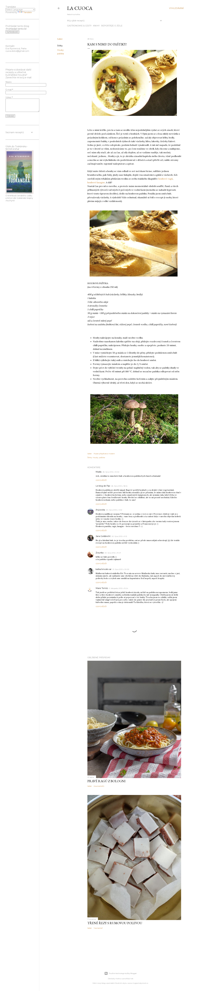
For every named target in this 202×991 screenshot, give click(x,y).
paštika (60, 53)
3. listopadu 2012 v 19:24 (118, 588)
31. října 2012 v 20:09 (121, 569)
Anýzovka (100, 510)
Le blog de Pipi (103, 486)
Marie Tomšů (102, 588)
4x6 (131, 979)
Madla (98, 472)
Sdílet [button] (60, 39)
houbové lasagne (96, 182)
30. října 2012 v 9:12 (119, 536)
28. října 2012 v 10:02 (111, 472)
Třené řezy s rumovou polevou (114, 923)
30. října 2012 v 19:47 (113, 553)
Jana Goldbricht (103, 536)
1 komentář (98, 928)
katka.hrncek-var (103, 569)
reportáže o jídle (111, 25)
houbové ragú (165, 178)
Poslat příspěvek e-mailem (104, 454)
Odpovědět (101, 480)
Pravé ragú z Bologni (106, 781)
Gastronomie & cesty (79, 25)
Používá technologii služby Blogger (123, 973)
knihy (96, 25)
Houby (60, 50)
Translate (27, 12)
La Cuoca (79, 8)
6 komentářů (99, 786)
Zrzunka (99, 552)
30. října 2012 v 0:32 (114, 510)
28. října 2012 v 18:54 (119, 486)
